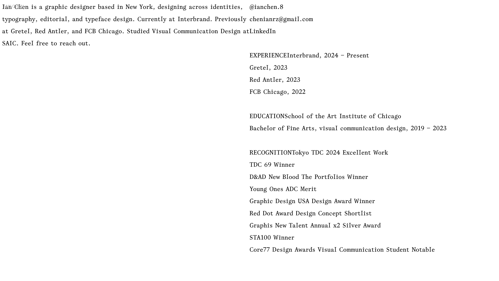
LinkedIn (263, 31)
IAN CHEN (14, 6)
